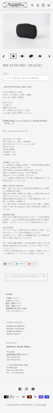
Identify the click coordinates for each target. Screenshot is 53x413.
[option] (13, 56)
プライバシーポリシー (14, 311)
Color (5, 73)
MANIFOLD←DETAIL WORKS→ (23, 405)
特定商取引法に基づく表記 (16, 308)
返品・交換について (13, 306)
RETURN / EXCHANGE (15, 329)
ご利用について (12, 298)
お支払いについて (13, 301)
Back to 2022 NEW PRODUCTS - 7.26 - (28, 277)
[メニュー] (48, 5)
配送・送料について (13, 303)
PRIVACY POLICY (13, 334)
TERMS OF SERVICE (14, 331)
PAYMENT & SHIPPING (15, 326)
